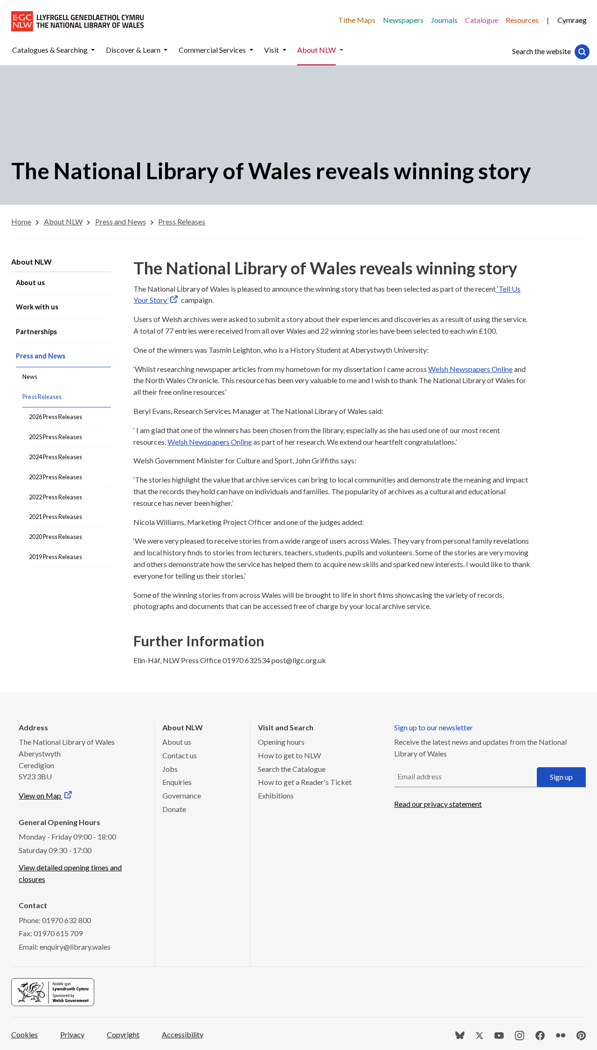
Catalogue (481, 19)
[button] (92, 50)
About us (176, 741)
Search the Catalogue (292, 768)
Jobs (170, 768)
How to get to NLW (289, 755)
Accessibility (182, 1034)
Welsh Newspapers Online (470, 368)
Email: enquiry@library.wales (65, 946)
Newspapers (403, 19)
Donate (174, 809)
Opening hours (281, 741)
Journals (444, 19)
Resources (522, 19)
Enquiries (177, 781)
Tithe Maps (356, 19)
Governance (181, 795)
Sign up (561, 776)
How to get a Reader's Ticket (305, 781)
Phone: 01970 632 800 (55, 920)
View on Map (40, 795)
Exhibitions (276, 795)
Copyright (123, 1034)
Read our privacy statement (438, 803)
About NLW (31, 261)
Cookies (24, 1034)
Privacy (72, 1034)
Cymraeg (572, 19)
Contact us (179, 755)
